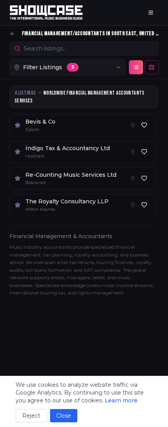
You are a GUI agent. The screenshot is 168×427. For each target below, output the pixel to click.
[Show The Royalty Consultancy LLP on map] (133, 205)
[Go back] (12, 33)
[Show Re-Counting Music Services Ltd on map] (133, 178)
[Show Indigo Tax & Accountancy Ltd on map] (133, 151)
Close (63, 415)
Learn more (121, 400)
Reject (31, 415)
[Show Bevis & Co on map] (133, 125)
